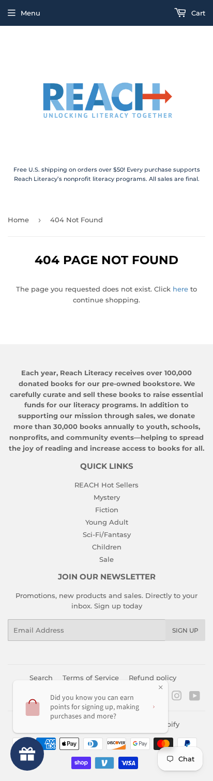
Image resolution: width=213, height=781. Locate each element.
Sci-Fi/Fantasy (107, 534)
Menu (30, 13)
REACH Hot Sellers (106, 485)
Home (18, 220)
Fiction (106, 510)
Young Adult (106, 522)
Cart (197, 13)
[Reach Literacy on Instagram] (177, 697)
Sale (106, 559)
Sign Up (185, 630)
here (180, 289)
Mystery (107, 497)
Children (106, 547)
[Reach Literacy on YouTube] (194, 697)
